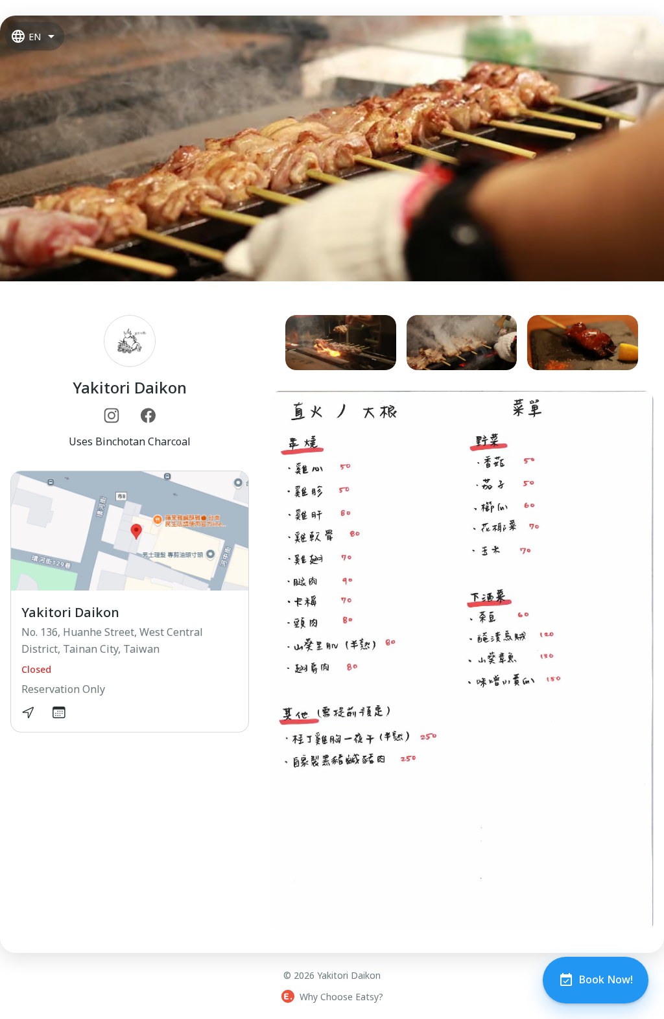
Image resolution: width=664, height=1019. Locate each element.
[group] (462, 342)
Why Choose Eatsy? (341, 996)
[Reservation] (59, 712)
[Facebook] (148, 415)
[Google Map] (27, 712)
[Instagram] (111, 415)
